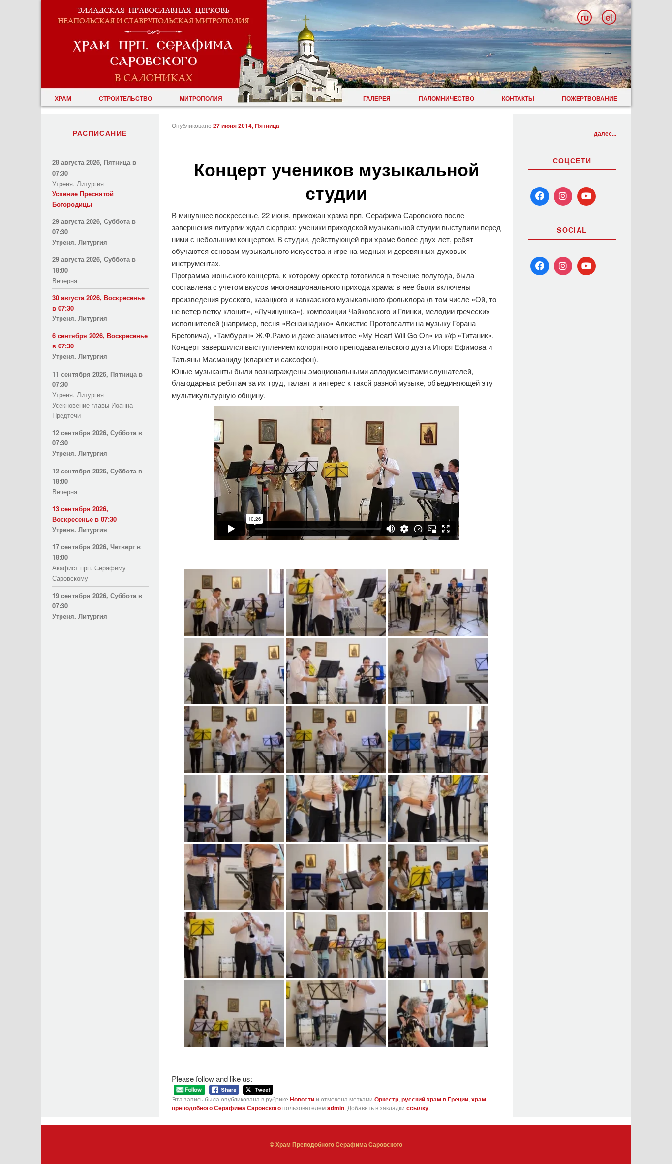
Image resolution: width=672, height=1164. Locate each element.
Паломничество (446, 98)
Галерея (377, 98)
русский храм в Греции (434, 1099)
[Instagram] (563, 196)
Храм (63, 98)
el (609, 17)
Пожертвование (589, 98)
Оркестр (386, 1099)
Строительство (125, 98)
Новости (302, 1099)
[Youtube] (586, 196)
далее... (605, 133)
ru (584, 17)
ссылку (417, 1107)
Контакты (518, 98)
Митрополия (201, 98)
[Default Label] (539, 266)
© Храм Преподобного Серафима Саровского (336, 1144)
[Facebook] (539, 196)
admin (335, 1107)
